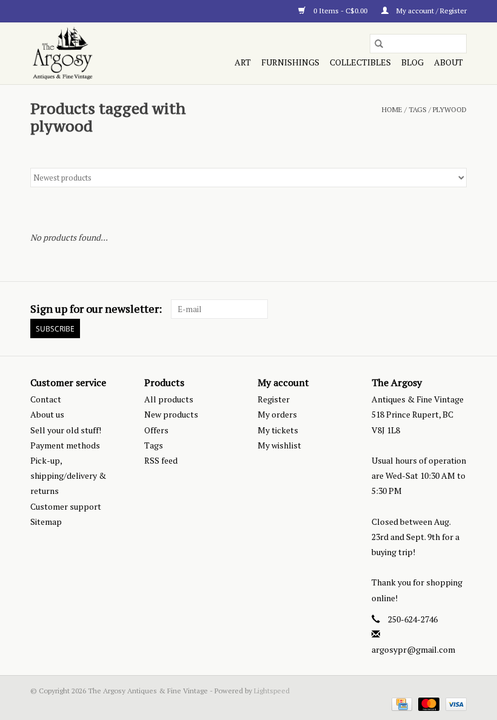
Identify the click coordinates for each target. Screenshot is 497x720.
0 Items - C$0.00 (340, 10)
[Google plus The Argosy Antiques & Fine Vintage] (435, 309)
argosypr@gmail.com (413, 649)
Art (243, 62)
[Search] (379, 43)
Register (274, 399)
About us (47, 414)
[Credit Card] (400, 703)
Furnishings (290, 62)
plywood (450, 109)
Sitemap (46, 521)
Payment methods (65, 445)
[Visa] (454, 703)
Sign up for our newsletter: (96, 308)
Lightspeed (272, 690)
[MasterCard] (427, 703)
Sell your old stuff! (65, 430)
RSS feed (161, 460)
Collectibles (360, 62)
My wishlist (279, 445)
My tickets (278, 430)
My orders (277, 414)
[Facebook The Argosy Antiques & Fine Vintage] (414, 309)
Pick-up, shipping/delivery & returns (68, 475)
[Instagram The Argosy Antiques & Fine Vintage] (457, 309)
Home (392, 109)
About (448, 62)
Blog (412, 62)
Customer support (65, 506)
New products (171, 414)
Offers (156, 430)
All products (168, 399)
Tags (418, 109)
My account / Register (431, 10)
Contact (45, 399)
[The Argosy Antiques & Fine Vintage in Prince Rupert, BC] (94, 53)
